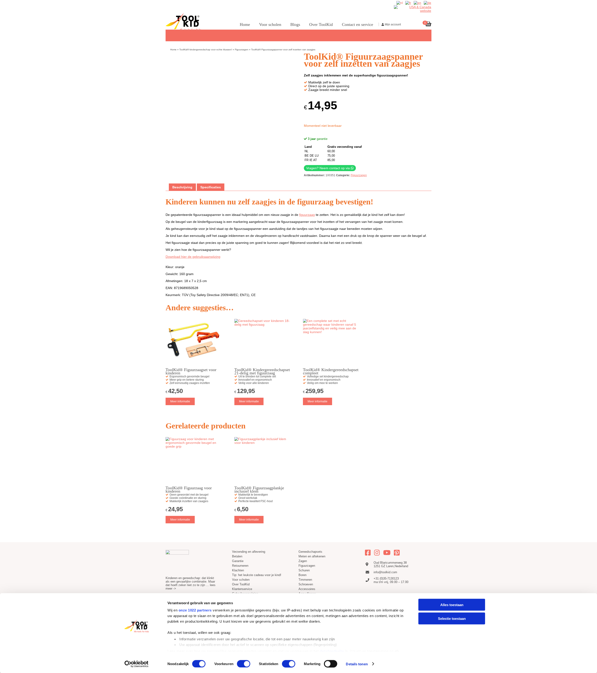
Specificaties (210, 187)
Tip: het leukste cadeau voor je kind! (256, 575)
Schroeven (305, 584)
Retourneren (240, 565)
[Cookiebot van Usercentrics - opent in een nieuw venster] (136, 663)
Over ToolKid (321, 24)
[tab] (182, 187)
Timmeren (561, 35)
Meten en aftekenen (311, 556)
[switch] (243, 663)
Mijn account (392, 24)
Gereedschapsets (449, 35)
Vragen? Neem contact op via (328, 168)
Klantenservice (242, 589)
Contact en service (357, 24)
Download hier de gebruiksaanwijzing (193, 257)
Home (245, 24)
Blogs (295, 24)
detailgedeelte (332, 651)
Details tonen (357, 664)
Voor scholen (270, 24)
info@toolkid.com (385, 572)
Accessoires (306, 589)
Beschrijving (182, 187)
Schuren (522, 35)
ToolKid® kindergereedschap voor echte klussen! (205, 49)
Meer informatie (180, 401)
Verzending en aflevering (248, 551)
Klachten (238, 570)
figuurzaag (307, 215)
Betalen (237, 556)
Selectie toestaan (452, 618)
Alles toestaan (451, 605)
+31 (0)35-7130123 (386, 578)
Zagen (475, 35)
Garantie (237, 561)
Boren (540, 35)
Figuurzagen (498, 35)
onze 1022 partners (195, 610)
